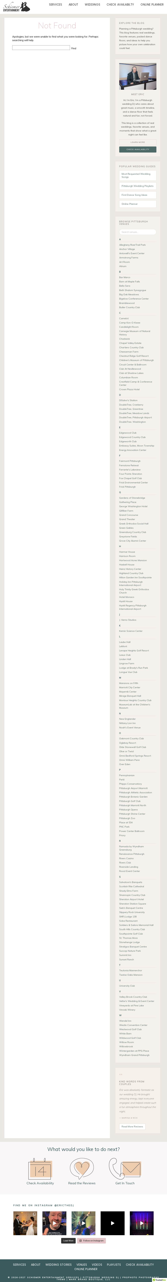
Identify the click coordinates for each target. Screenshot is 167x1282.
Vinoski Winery (127, 1009)
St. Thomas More (128, 938)
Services (55, 5)
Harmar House (127, 551)
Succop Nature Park (130, 950)
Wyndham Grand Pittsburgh (134, 1055)
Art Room (124, 262)
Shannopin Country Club (132, 895)
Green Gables (126, 527)
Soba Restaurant (128, 920)
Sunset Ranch (126, 959)
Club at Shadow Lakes (131, 373)
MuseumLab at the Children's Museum (134, 706)
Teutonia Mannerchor (130, 970)
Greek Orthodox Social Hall (133, 523)
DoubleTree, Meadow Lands (134, 413)
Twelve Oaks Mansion (131, 974)
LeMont (123, 646)
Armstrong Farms (128, 257)
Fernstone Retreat (129, 465)
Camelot (124, 318)
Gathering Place (127, 502)
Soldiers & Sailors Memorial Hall (136, 925)
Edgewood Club (128, 432)
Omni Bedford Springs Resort (135, 755)
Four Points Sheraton (130, 473)
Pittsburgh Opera (128, 809)
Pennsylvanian (127, 775)
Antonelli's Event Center (131, 253)
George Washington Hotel (133, 506)
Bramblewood (127, 303)
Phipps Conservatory (130, 783)
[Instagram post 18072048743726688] (54, 1223)
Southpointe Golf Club (131, 933)
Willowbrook (126, 1046)
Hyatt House (126, 601)
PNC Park (124, 826)
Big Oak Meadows (129, 294)
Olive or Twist (126, 751)
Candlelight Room (129, 326)
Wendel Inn (125, 1020)
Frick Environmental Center (133, 482)
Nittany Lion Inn (127, 723)
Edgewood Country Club (132, 437)
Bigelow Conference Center (134, 298)
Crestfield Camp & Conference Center (135, 383)
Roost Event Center (129, 871)
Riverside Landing (128, 866)
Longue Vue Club (128, 672)
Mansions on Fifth (128, 683)
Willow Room (126, 1042)
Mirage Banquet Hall (130, 695)
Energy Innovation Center (132, 450)
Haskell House (126, 564)
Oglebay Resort (127, 742)
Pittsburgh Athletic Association (135, 792)
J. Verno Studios (127, 619)
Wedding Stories (59, 1265)
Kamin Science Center (131, 630)
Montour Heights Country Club (135, 700)
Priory (122, 835)
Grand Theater (127, 519)
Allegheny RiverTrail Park (132, 244)
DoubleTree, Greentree (131, 408)
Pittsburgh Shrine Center (132, 813)
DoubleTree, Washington (132, 421)
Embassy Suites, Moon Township (136, 445)
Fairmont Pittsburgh (130, 461)
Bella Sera (124, 285)
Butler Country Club (129, 307)
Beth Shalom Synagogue (132, 290)
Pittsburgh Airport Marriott (133, 788)
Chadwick (124, 338)
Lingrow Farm (126, 663)
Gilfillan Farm (126, 510)
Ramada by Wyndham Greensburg (131, 848)
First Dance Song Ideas (134, 194)
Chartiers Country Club (131, 347)
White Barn (125, 1033)
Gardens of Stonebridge (132, 497)
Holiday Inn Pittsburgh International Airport (131, 583)
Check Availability (138, 149)
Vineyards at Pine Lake (131, 1005)
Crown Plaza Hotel (129, 389)
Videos (97, 1265)
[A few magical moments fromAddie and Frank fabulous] (112, 1223)
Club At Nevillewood (130, 368)
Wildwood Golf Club (130, 1037)
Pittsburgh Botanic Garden (133, 796)
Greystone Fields (128, 536)
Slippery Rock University (132, 912)
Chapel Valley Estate (130, 343)
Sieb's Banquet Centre (131, 907)
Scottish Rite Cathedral (131, 886)
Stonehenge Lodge (129, 942)
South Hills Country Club (132, 929)
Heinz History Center (130, 569)
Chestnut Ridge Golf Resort (134, 355)
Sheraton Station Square (132, 903)
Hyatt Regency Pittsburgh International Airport (132, 607)
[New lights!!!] (142, 1223)
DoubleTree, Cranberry (131, 404)
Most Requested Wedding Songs (136, 175)
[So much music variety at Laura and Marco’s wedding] (83, 1223)
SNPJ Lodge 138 (128, 916)
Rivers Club (125, 862)
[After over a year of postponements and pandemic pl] (25, 1223)
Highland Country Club (131, 573)
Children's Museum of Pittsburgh (136, 360)
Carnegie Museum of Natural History (134, 333)
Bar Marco (124, 277)
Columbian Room (128, 377)
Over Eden (124, 764)
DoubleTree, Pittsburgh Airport (135, 417)
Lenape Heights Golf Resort (134, 650)
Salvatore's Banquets (130, 882)
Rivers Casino (126, 858)
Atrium (122, 266)
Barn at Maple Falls (129, 281)
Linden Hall (125, 659)
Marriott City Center (129, 687)
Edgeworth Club (128, 441)
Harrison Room (127, 556)
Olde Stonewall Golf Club (132, 747)
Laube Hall (124, 642)
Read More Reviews (132, 1126)
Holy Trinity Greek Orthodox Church (134, 591)
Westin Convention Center (133, 1025)
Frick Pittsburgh (127, 486)
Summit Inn (125, 955)
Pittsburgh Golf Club (130, 801)
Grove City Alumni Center (132, 540)
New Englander (127, 718)
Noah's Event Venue (130, 727)
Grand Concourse (128, 515)
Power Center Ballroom (131, 831)
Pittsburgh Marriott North (132, 805)
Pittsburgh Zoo (127, 818)
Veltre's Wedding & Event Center (136, 1001)
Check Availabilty (120, 5)
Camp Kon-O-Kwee (129, 322)
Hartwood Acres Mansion (133, 560)
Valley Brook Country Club (133, 996)
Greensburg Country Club (132, 532)
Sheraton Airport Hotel (131, 899)
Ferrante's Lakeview (130, 469)
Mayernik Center (128, 691)
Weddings (92, 5)
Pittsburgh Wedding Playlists (137, 185)
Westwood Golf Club (130, 1029)
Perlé (122, 779)
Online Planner (152, 5)
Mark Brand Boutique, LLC (89, 1279)
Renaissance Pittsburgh (131, 853)
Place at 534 (126, 822)
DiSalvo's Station (128, 400)
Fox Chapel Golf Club (130, 478)
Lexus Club (125, 654)
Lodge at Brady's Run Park (133, 667)
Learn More (138, 142)
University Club (127, 985)
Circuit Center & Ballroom (132, 364)
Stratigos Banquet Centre (133, 946)
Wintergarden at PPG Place (134, 1050)
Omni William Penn (129, 760)
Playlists (114, 1265)
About (73, 5)
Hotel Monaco (126, 597)
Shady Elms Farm (128, 890)
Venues (81, 1265)
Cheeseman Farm (128, 351)
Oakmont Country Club (131, 738)
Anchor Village (127, 249)
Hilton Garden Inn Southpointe (135, 577)
